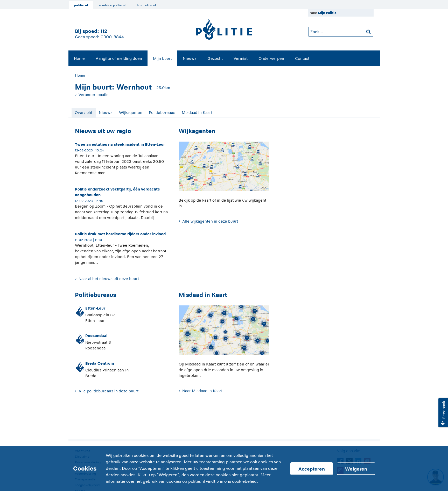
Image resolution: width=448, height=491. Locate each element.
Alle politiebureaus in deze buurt (108, 391)
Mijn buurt (162, 58)
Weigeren (356, 469)
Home (79, 58)
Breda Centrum (99, 363)
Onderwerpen (271, 58)
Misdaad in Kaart (197, 112)
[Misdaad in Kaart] (224, 333)
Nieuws (190, 58)
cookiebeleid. (245, 481)
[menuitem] (79, 58)
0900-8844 (112, 37)
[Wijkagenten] (224, 169)
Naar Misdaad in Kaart (202, 390)
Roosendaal (96, 335)
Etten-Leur (95, 308)
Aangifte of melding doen (119, 58)
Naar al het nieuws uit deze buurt (109, 278)
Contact (302, 58)
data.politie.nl (146, 5)
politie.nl (81, 5)
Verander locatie (94, 94)
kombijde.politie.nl (112, 5)
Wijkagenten (130, 112)
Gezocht (215, 58)
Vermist (241, 58)
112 (103, 31)
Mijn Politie (327, 13)
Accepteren (311, 469)
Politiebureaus (162, 112)
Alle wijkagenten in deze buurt (210, 221)
